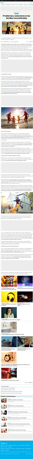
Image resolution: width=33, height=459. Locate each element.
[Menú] (31, 2)
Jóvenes (7, 450)
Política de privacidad (8, 453)
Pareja (18, 0)
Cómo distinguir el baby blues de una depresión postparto (17, 411)
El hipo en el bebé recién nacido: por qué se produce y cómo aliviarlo (11, 391)
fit (28, 451)
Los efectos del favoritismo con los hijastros (15, 399)
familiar (23, 248)
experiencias (8, 257)
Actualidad (5, 0)
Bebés (12, 448)
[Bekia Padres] (3, 2)
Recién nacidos (7, 448)
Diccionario (10, 446)
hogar (26, 451)
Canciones (5, 446)
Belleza (11, 0)
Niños (14, 448)
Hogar (29, 0)
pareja (15, 451)
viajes (30, 451)
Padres (16, 0)
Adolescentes (3, 450)
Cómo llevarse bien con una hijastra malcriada (15, 405)
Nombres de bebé (22, 445)
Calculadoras (28, 445)
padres (12, 451)
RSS (18, 453)
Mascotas (21, 0)
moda (4, 451)
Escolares (23, 448)
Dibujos (2, 446)
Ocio (17, 445)
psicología (23, 451)
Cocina (13, 0)
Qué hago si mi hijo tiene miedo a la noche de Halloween (17, 417)
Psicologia (10, 445)
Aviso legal (2, 453)
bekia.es (2, 451)
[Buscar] (30, 2)
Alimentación (3, 445)
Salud (23, 0)
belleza (7, 451)
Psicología (26, 0)
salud (20, 451)
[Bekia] (2, 0)
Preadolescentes (28, 448)
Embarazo (2, 448)
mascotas (17, 451)
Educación (14, 445)
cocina (10, 451)
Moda (8, 0)
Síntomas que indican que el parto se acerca (8, 389)
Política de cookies (15, 453)
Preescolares (18, 448)
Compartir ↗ (31, 41)
